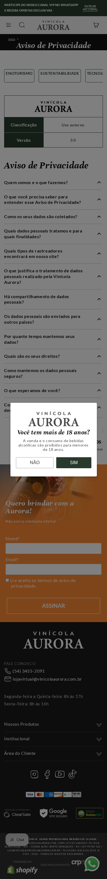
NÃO (35, 462)
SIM (74, 462)
